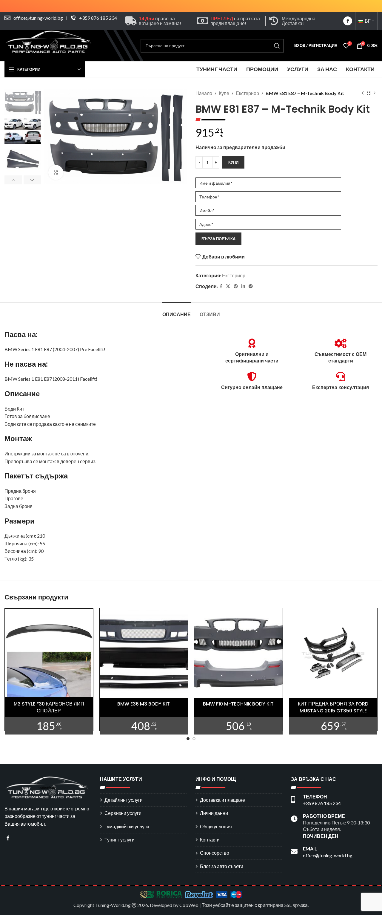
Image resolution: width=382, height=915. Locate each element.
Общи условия (216, 826)
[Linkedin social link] (243, 286)
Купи (233, 162)
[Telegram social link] (251, 286)
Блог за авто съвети (221, 866)
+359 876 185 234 (98, 18)
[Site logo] (49, 45)
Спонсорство (214, 853)
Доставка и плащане (222, 800)
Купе (224, 93)
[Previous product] (363, 93)
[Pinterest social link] (236, 286)
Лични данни (214, 813)
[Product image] (49, 653)
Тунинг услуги (119, 839)
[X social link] (228, 286)
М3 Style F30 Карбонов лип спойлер (49, 707)
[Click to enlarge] (55, 172)
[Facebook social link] (347, 20)
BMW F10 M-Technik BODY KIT (238, 703)
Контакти (210, 839)
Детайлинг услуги (123, 800)
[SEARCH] (277, 46)
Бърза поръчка (218, 238)
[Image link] (47, 786)
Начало (203, 93)
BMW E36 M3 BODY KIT (143, 703)
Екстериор (247, 93)
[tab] (176, 311)
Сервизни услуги (122, 813)
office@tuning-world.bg (38, 18)
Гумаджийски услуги (126, 826)
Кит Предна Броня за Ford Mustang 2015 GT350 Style (333, 707)
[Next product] (375, 93)
